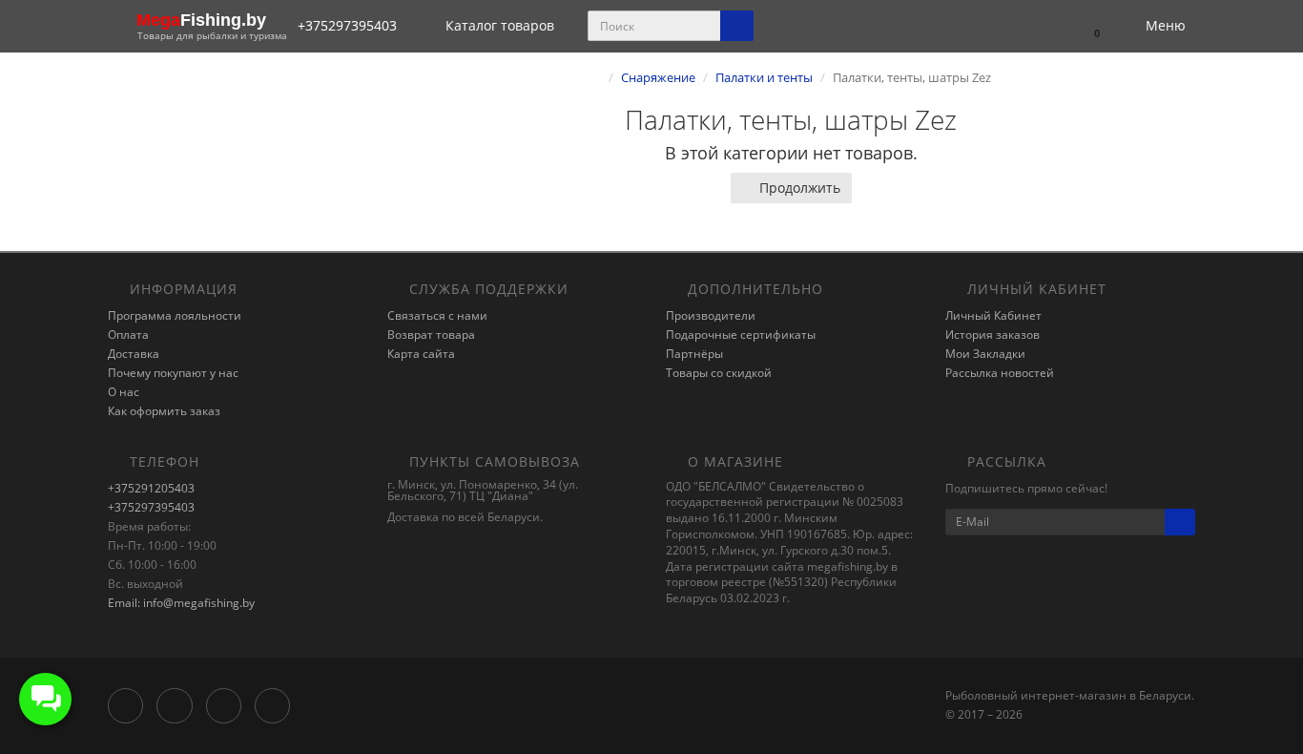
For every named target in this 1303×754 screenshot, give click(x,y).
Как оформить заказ (164, 411)
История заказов (992, 334)
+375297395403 (151, 507)
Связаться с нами (437, 315)
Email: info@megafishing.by (181, 603)
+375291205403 (151, 488)
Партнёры (694, 354)
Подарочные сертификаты (741, 334)
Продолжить (799, 187)
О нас (123, 392)
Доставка (133, 354)
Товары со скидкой (719, 373)
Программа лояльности (174, 315)
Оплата (128, 334)
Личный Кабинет (993, 315)
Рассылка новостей (999, 373)
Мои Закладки (985, 354)
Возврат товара (431, 334)
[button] (1088, 26)
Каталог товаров (500, 25)
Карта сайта (421, 354)
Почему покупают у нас (173, 373)
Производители (710, 315)
